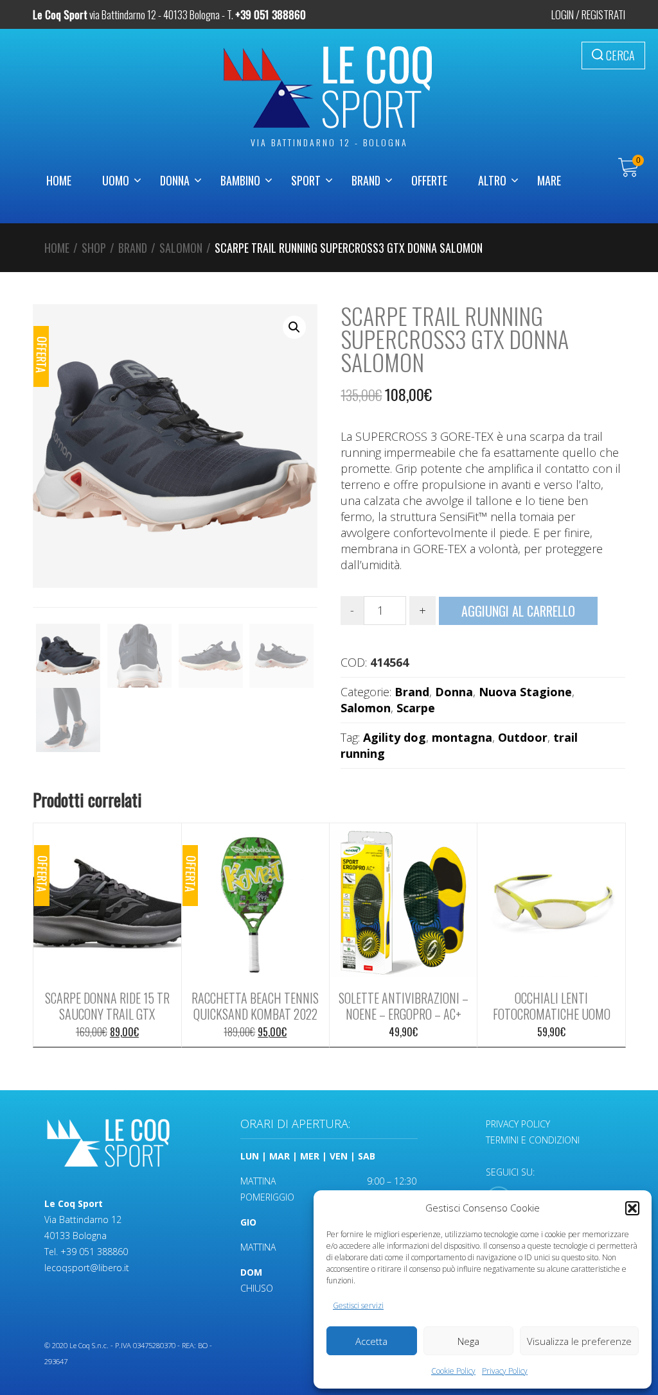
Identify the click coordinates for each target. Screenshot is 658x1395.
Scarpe (415, 707)
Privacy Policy (505, 1370)
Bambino (240, 180)
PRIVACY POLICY (518, 1124)
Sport (306, 180)
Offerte (429, 180)
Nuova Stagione (525, 691)
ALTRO (492, 180)
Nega (468, 1341)
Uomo (115, 180)
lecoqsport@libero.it (86, 1268)
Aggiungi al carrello (518, 610)
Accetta (371, 1341)
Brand (365, 180)
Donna (175, 180)
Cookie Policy (453, 1370)
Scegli (107, 898)
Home (58, 180)
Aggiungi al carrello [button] (255, 903)
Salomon (180, 247)
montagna (462, 737)
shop (94, 247)
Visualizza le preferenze (579, 1341)
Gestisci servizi (358, 1305)
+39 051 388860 (94, 1251)
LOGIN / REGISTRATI (588, 14)
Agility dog (394, 737)
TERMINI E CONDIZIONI (533, 1140)
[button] (632, 1208)
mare (549, 180)
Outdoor (522, 737)
